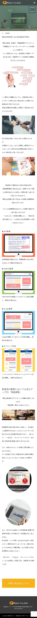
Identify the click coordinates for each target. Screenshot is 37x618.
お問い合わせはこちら (18, 583)
